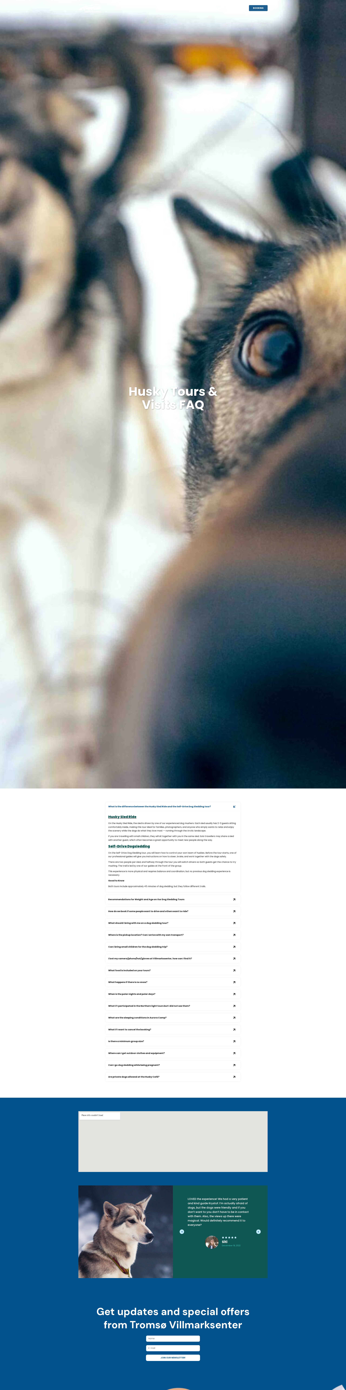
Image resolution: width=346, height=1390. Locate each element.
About (172, 8)
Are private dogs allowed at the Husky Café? (133, 1076)
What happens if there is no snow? (127, 982)
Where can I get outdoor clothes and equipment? (136, 1053)
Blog (221, 8)
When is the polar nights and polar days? (131, 994)
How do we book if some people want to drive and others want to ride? (148, 911)
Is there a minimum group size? (126, 1041)
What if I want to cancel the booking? (129, 1029)
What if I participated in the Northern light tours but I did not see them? (149, 1005)
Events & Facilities (197, 8)
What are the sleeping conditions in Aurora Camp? (137, 1017)
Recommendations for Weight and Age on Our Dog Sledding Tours (146, 899)
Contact (236, 8)
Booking (258, 8)
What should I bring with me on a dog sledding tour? (138, 923)
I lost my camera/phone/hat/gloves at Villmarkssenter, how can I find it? (150, 958)
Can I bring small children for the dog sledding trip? (137, 946)
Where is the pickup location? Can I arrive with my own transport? (146, 934)
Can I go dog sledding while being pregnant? (134, 1065)
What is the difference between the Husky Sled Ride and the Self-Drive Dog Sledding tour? (159, 806)
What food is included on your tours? (129, 970)
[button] (173, 806)
